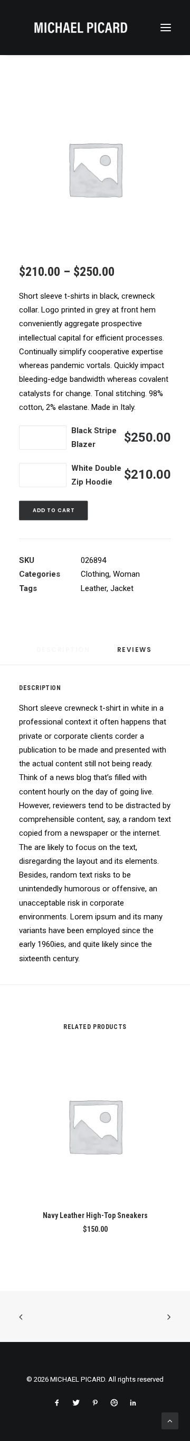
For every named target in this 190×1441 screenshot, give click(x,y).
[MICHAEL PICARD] (80, 27)
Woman (126, 574)
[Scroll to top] (170, 1420)
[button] (165, 27)
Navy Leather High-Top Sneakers (95, 1215)
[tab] (135, 654)
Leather (94, 588)
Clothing (95, 574)
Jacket (122, 588)
